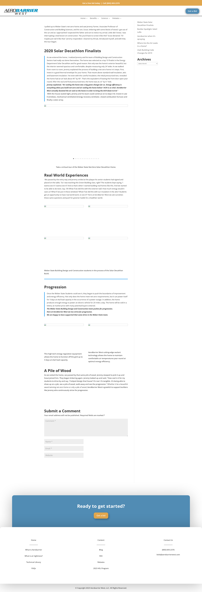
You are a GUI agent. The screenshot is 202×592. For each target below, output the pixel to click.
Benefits (93, 18)
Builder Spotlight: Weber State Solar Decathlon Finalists (145, 22)
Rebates (115, 18)
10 (89, 158)
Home (83, 18)
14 (96, 158)
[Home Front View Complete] (86, 163)
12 (93, 158)
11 (91, 158)
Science (104, 18)
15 (98, 158)
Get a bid (101, 515)
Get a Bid (192, 11)
